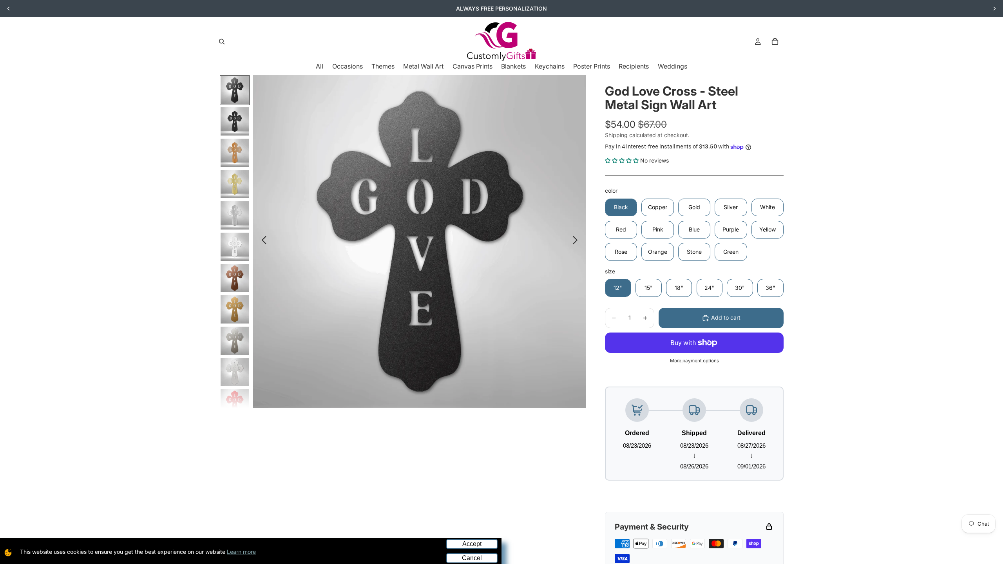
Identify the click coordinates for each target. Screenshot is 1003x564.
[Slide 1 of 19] (235, 90)
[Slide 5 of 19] (235, 215)
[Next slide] (994, 8)
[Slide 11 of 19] (235, 403)
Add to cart (725, 317)
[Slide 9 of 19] (235, 341)
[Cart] (775, 41)
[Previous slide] (8, 8)
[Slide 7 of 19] (235, 278)
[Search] (221, 41)
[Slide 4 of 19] (235, 184)
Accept (472, 543)
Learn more (241, 551)
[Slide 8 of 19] (235, 309)
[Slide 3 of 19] (235, 153)
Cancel (472, 558)
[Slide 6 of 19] (235, 247)
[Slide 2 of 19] (235, 121)
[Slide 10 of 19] (235, 372)
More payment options (694, 360)
